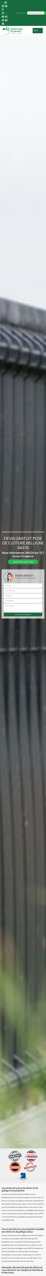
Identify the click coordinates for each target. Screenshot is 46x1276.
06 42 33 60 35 (4, 20)
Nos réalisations (23, 562)
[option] (23, 638)
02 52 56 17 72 (4, 7)
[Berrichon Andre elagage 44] (12, 30)
